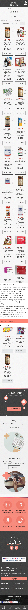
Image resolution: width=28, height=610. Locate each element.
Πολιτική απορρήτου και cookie (9, 312)
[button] (25, 3)
